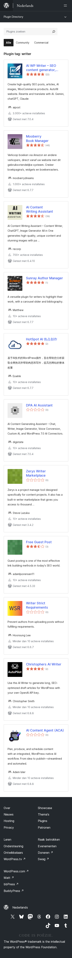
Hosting (9, 821)
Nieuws (8, 814)
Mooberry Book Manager (37, 138)
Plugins (42, 821)
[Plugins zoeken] (53, 31)
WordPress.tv (15, 859)
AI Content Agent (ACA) (45, 730)
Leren (7, 839)
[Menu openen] (66, 5)
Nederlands (20, 907)
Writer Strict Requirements (37, 605)
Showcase (45, 808)
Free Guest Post (39, 542)
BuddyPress (14, 891)
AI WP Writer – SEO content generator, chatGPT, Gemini (41, 68)
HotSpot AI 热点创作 (41, 339)
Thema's (43, 814)
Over (7, 808)
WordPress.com (16, 871)
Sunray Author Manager (44, 278)
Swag (43, 859)
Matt (9, 878)
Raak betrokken (49, 839)
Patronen (44, 827)
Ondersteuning (13, 846)
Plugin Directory (13, 16)
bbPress (11, 884)
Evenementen (47, 846)
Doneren (45, 852)
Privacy (9, 827)
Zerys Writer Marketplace (36, 473)
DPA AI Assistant (39, 405)
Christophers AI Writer (43, 664)
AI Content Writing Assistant (39, 209)
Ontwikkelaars (13, 852)
